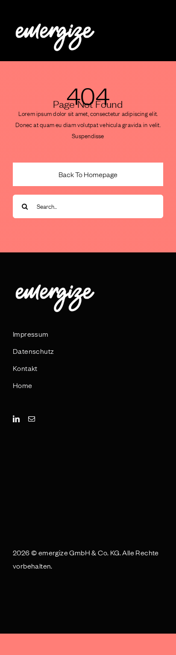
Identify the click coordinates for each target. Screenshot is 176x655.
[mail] (31, 418)
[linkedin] (16, 418)
